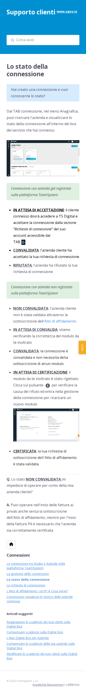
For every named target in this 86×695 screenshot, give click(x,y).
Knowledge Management (48, 685)
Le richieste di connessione (26, 585)
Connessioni (18, 555)
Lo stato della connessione (28, 579)
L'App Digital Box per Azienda (28, 638)
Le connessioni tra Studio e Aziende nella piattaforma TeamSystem (36, 565)
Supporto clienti (31, 12)
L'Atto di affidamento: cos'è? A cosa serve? (37, 591)
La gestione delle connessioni (28, 574)
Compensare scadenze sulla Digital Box (35, 632)
